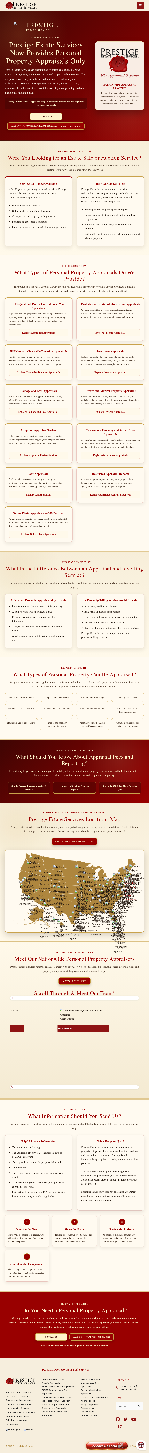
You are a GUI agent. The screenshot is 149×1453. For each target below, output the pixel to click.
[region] (74, 1042)
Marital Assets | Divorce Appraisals (58, 1386)
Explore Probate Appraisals (110, 332)
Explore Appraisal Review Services (38, 455)
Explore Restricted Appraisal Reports (110, 494)
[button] (74, 998)
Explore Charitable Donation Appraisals (38, 372)
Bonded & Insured (89, 1415)
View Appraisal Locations (52, 1345)
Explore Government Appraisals (110, 455)
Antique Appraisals (90, 1404)
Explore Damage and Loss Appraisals (38, 412)
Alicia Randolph (12, 1075)
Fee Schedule (87, 1411)
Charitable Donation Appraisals (56, 1397)
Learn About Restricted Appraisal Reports (74, 787)
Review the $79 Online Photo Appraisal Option (120, 787)
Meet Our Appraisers (74, 981)
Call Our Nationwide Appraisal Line (46, 125)
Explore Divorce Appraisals (110, 412)
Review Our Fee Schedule (97, 1345)
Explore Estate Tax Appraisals (38, 332)
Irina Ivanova (95, 1028)
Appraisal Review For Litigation (56, 1400)
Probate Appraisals (51, 1383)
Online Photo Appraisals (53, 1379)
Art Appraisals (87, 1408)
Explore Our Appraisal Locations (74, 841)
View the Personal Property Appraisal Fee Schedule (29, 787)
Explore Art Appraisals (38, 494)
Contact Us (46, 116)
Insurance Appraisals (91, 1379)
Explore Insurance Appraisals (110, 372)
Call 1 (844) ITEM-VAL (91, 1336)
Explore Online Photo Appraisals (38, 534)
